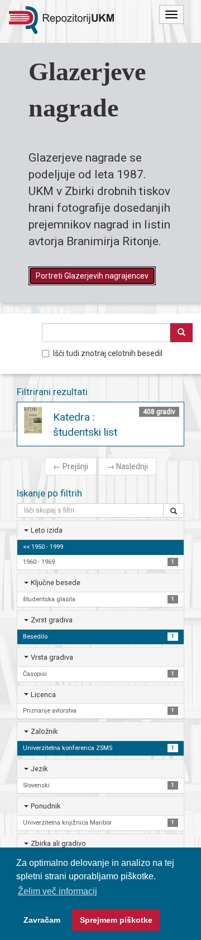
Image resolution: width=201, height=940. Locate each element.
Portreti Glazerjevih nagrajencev (92, 275)
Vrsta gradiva (52, 657)
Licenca (43, 694)
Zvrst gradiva (52, 620)
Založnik (44, 731)
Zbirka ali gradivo (58, 843)
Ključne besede (55, 582)
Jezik (39, 768)
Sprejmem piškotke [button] (116, 919)
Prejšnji (70, 466)
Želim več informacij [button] (57, 891)
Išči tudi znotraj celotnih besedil (107, 353)
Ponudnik (45, 806)
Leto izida (47, 530)
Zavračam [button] (41, 919)
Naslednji (127, 466)
